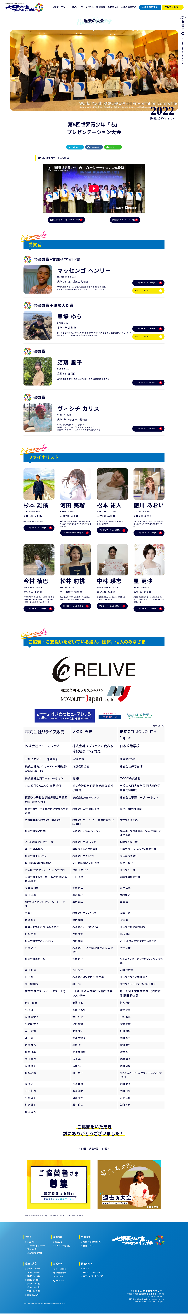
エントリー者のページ (72, 7)
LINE (111, 147)
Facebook (94, 147)
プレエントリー (173, 7)
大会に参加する (150, 7)
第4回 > (105, 1148)
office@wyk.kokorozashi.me (149, 1299)
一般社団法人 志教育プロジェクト (146, 1291)
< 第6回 (82, 1148)
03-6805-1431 (157, 1297)
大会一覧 (93, 1148)
